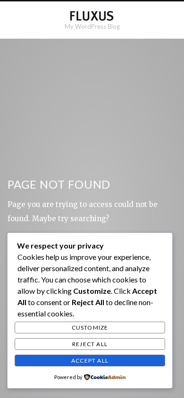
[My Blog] (92, 16)
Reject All (90, 344)
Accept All (90, 360)
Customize (90, 327)
